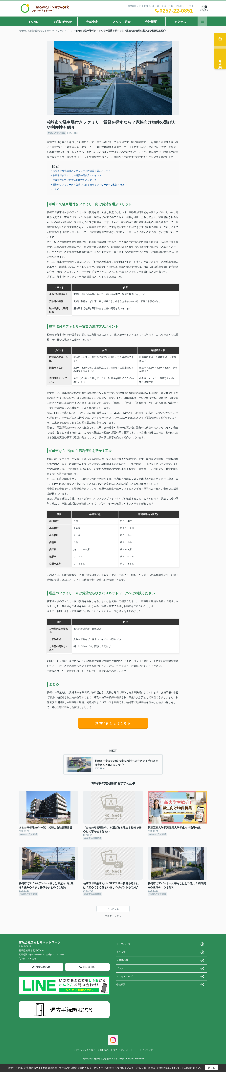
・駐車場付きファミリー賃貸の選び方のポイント (75, 175)
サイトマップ (146, 1050)
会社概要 (151, 21)
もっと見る (113, 909)
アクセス (180, 21)
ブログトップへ (113, 916)
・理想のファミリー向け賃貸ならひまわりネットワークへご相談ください (88, 184)
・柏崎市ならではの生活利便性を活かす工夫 (73, 180)
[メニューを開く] (202, 21)
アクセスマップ (124, 976)
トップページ (123, 944)
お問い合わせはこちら (113, 723)
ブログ (119, 968)
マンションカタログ (85, 1050)
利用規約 (104, 1050)
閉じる (211, 1067)
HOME (33, 21)
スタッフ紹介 (122, 21)
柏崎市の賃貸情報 (56, 133)
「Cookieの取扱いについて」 (168, 1068)
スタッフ (121, 952)
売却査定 (92, 21)
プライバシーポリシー (124, 1050)
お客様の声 (122, 960)
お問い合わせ (63, 21)
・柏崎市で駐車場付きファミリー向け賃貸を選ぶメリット (80, 170)
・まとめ (55, 189)
